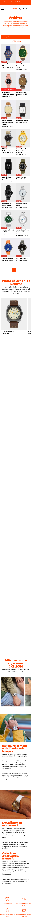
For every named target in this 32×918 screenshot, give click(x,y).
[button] (24, 9)
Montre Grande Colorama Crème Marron (7, 122)
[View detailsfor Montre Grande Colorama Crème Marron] (8, 109)
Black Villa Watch (21, 258)
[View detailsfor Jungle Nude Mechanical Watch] (8, 81)
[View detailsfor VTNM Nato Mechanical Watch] (8, 138)
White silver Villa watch (21, 204)
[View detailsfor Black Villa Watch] (23, 247)
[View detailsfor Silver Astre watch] (23, 109)
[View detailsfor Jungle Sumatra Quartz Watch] (23, 166)
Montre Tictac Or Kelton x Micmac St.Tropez (21, 150)
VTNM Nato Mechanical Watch (8, 149)
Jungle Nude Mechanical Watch (8, 93)
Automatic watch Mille (7, 64)
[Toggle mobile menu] (6, 8)
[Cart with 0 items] (24, 9)
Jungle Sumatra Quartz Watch (21, 178)
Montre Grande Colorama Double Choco (21, 94)
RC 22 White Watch (8, 331)
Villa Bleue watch (7, 258)
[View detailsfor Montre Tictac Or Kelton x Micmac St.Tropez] (23, 138)
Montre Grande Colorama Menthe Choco (22, 65)
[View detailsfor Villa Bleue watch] (8, 247)
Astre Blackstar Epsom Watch (7, 178)
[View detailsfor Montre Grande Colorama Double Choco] (23, 81)
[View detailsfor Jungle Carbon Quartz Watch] (8, 192)
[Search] (20, 9)
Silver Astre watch (22, 120)
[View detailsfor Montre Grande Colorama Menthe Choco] (23, 53)
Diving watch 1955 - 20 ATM (8, 231)
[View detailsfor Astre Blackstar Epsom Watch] (8, 166)
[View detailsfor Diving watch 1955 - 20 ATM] (8, 219)
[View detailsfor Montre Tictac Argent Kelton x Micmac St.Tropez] (23, 219)
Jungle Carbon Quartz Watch (6, 204)
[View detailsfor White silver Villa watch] (23, 192)
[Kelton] (14, 9)
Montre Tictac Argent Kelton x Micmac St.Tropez (22, 231)
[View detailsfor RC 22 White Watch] (14, 314)
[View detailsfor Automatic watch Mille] (8, 53)
